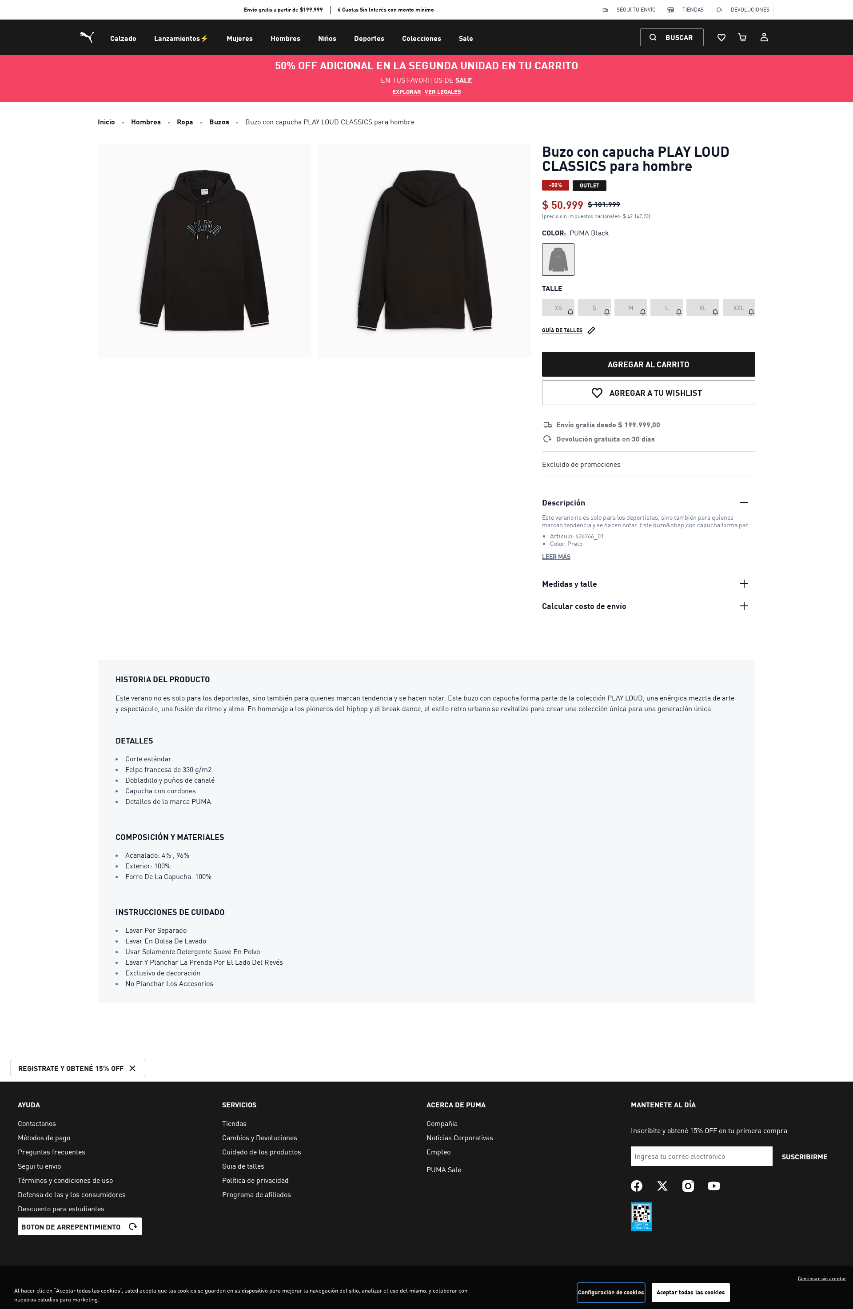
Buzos (219, 121)
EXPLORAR (406, 91)
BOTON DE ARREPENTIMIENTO (70, 1226)
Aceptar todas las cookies (691, 1292)
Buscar (679, 37)
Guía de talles (562, 330)
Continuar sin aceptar (822, 1278)
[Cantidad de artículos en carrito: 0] (743, 37)
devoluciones (750, 9)
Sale (466, 38)
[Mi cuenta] (764, 37)
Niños (327, 38)
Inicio (106, 121)
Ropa (185, 121)
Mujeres (240, 38)
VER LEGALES (443, 91)
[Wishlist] (721, 37)
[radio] (558, 259)
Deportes (369, 38)
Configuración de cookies (611, 1292)
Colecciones (421, 38)
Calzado (123, 38)
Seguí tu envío (636, 9)
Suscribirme (805, 1156)
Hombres (285, 38)
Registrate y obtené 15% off (71, 1068)
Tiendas (693, 9)
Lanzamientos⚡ (181, 38)
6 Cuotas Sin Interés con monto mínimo (386, 9)
